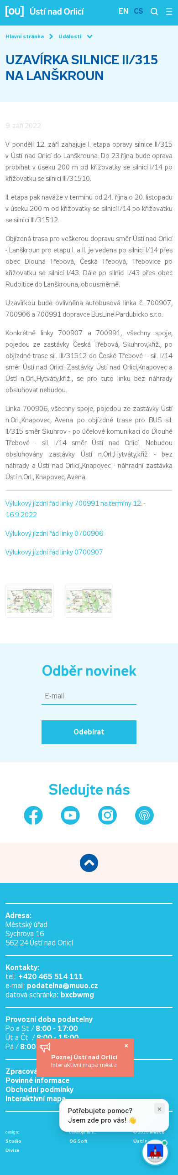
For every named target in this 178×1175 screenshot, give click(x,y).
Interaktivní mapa (35, 1098)
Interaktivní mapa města (84, 1065)
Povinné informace (37, 1080)
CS (138, 11)
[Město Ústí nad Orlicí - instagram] (107, 815)
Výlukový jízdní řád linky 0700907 (54, 552)
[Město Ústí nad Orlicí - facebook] (33, 815)
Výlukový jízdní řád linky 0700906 (54, 533)
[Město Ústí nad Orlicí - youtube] (70, 815)
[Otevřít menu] (169, 11)
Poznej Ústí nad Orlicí (85, 1057)
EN (123, 11)
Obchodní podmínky (39, 1089)
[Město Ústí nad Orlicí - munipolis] (144, 815)
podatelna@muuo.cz (62, 985)
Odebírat (89, 732)
